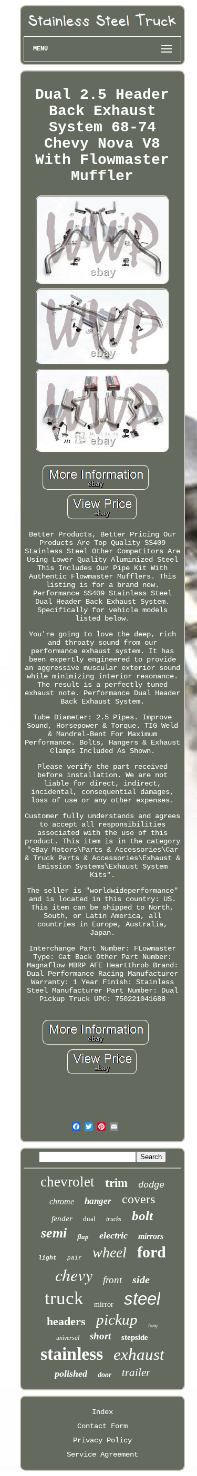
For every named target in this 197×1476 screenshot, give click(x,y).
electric (113, 1235)
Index (102, 1412)
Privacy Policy (102, 1440)
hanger (98, 1201)
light (47, 1258)
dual (89, 1219)
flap (83, 1237)
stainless (71, 1354)
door (104, 1375)
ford (151, 1252)
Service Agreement (102, 1454)
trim (116, 1183)
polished (71, 1373)
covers (138, 1199)
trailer (136, 1372)
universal (67, 1337)
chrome (61, 1201)
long (153, 1325)
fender (61, 1218)
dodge (151, 1185)
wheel (109, 1252)
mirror (103, 1304)
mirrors (150, 1236)
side (141, 1279)
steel (142, 1298)
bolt (142, 1216)
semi (54, 1233)
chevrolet (67, 1182)
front (112, 1279)
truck (64, 1298)
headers (66, 1321)
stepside (134, 1337)
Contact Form (102, 1426)
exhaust (138, 1354)
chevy (73, 1274)
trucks (113, 1219)
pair (74, 1258)
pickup (117, 1319)
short (100, 1335)
